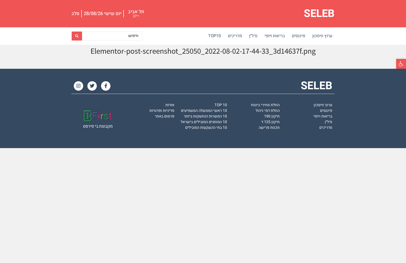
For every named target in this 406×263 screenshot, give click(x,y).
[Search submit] (77, 36)
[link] (401, 64)
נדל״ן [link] (253, 36)
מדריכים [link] (235, 36)
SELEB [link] (319, 13)
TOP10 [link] (214, 36)
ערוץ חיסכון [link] (322, 36)
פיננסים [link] (298, 36)
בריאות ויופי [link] (275, 36)
